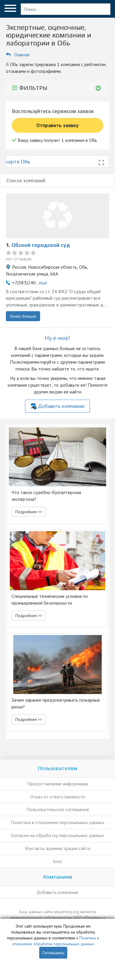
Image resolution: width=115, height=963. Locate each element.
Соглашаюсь (53, 952)
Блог (57, 861)
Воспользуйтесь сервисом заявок (53, 111)
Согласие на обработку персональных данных (57, 835)
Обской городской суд (41, 245)
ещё (43, 283)
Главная (21, 55)
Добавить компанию (61, 406)
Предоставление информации (57, 784)
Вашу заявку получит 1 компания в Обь (57, 140)
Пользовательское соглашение (57, 809)
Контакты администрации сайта (57, 848)
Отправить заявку (57, 125)
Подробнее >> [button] (28, 511)
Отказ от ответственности (57, 797)
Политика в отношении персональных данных (57, 822)
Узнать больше (23, 316)
